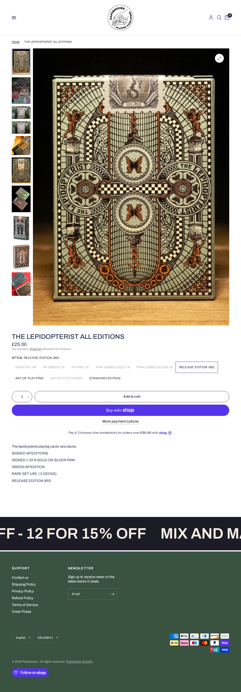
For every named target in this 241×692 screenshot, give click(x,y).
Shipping (35, 349)
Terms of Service (25, 605)
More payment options (120, 421)
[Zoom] (219, 58)
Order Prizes (21, 612)
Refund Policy (22, 598)
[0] (226, 17)
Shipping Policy (24, 584)
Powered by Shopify (79, 661)
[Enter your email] (112, 594)
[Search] (219, 17)
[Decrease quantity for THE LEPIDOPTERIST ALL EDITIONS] (15, 396)
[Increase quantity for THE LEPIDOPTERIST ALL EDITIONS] (28, 396)
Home (16, 41)
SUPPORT (21, 568)
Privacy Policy (23, 591)
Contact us (20, 577)
